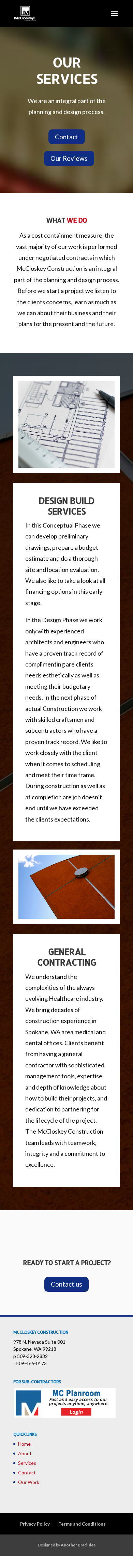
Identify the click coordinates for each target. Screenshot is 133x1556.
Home (24, 1444)
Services (27, 1463)
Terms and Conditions (82, 1524)
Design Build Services (66, 506)
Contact (66, 137)
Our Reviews (69, 158)
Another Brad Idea (78, 1544)
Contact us (66, 1284)
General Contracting (66, 957)
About (25, 1453)
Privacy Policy (35, 1524)
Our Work (28, 1482)
